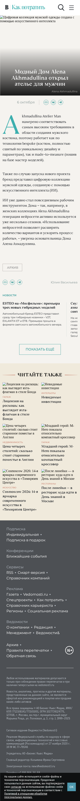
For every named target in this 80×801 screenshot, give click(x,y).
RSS (9, 572)
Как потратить (50, 600)
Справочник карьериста (29, 605)
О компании (17, 627)
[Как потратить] (28, 7)
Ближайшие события (26, 556)
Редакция (43, 627)
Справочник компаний (28, 578)
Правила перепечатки (27, 650)
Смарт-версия (31, 572)
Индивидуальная (22, 534)
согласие (16, 786)
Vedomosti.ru (35, 594)
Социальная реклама (48, 611)
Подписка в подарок (25, 540)
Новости (9, 295)
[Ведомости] (7, 7)
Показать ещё (40, 349)
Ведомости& (48, 633)
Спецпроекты (19, 600)
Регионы (14, 611)
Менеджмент (18, 633)
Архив (12, 645)
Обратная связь (21, 656)
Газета (12, 594)
